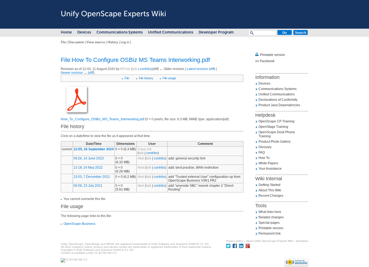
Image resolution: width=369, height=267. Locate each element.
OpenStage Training (273, 127)
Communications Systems (119, 32)
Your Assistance (270, 169)
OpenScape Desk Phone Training (277, 134)
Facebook (267, 61)
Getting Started (269, 185)
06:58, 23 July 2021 (87, 186)
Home (66, 32)
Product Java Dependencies (279, 105)
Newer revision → (74, 73)
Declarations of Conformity (278, 100)
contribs (145, 69)
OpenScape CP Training (276, 121)
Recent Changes (271, 196)
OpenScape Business (79, 224)
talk (134, 69)
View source (95, 42)
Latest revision (197, 69)
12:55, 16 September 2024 (93, 149)
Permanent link (270, 233)
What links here (270, 212)
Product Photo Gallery (275, 141)
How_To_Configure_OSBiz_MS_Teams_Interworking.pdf (102, 119)
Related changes (271, 217)
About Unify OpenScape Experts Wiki (269, 240)
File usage (169, 78)
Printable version (272, 55)
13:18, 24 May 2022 (88, 167)
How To (264, 158)
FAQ (262, 152)
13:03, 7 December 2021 (91, 177)
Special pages (269, 223)
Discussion (76, 42)
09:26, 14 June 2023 (88, 158)
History (113, 42)
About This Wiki (270, 190)
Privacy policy (234, 240)
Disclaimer (302, 240)
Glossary (265, 147)
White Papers (268, 163)
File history (146, 78)
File (63, 42)
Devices (84, 32)
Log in (124, 42)
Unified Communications (170, 32)
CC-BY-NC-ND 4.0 (105, 252)
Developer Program (216, 32)
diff (212, 69)
